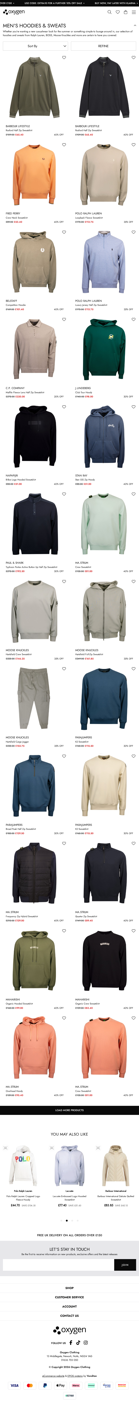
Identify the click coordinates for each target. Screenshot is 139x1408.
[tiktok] (79, 1343)
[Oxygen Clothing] (14, 12)
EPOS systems (75, 1376)
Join (125, 1265)
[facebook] (72, 1343)
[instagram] (85, 1343)
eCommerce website (53, 1376)
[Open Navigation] (134, 12)
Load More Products (69, 1110)
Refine (103, 46)
